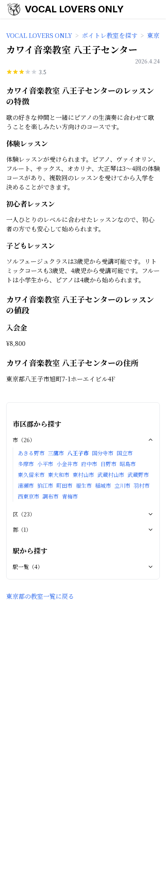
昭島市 (128, 464)
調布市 (50, 496)
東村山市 (83, 474)
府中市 (89, 464)
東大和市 (58, 474)
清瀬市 (26, 485)
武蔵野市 (138, 474)
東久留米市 (31, 474)
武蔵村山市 (110, 474)
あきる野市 (31, 453)
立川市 (122, 485)
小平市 (45, 464)
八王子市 (78, 453)
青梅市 (70, 496)
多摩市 (26, 464)
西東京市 (28, 496)
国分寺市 (102, 453)
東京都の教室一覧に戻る (40, 596)
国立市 (125, 453)
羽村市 (142, 485)
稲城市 (103, 485)
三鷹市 (56, 453)
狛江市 (45, 485)
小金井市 (67, 464)
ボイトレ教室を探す (109, 35)
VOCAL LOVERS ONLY (74, 9)
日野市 (108, 464)
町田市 (64, 485)
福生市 (84, 485)
